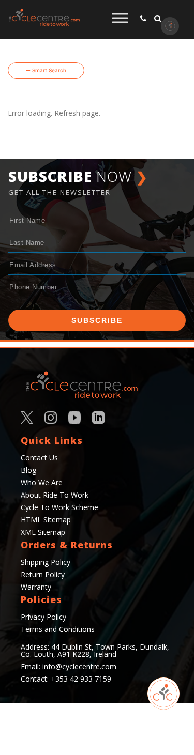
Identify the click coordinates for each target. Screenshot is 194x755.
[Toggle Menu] (120, 18)
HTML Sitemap (46, 520)
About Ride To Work (54, 495)
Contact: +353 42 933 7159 (66, 679)
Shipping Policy (45, 562)
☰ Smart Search (46, 70)
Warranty (36, 587)
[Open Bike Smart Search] (163, 693)
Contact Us (39, 458)
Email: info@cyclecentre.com (68, 666)
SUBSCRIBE (97, 320)
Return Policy (43, 574)
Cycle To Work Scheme (59, 507)
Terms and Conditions (58, 629)
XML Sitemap (43, 532)
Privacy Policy (43, 617)
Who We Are (42, 482)
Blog (28, 470)
